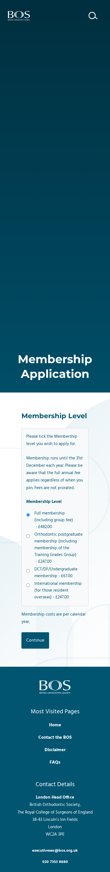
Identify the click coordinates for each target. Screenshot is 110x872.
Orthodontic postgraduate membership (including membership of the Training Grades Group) (58, 548)
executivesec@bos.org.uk (55, 850)
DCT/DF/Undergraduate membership (56, 572)
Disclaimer (55, 750)
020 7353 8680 (55, 862)
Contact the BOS (55, 737)
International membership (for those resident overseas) (58, 590)
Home (55, 725)
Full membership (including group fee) (53, 520)
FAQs (55, 762)
